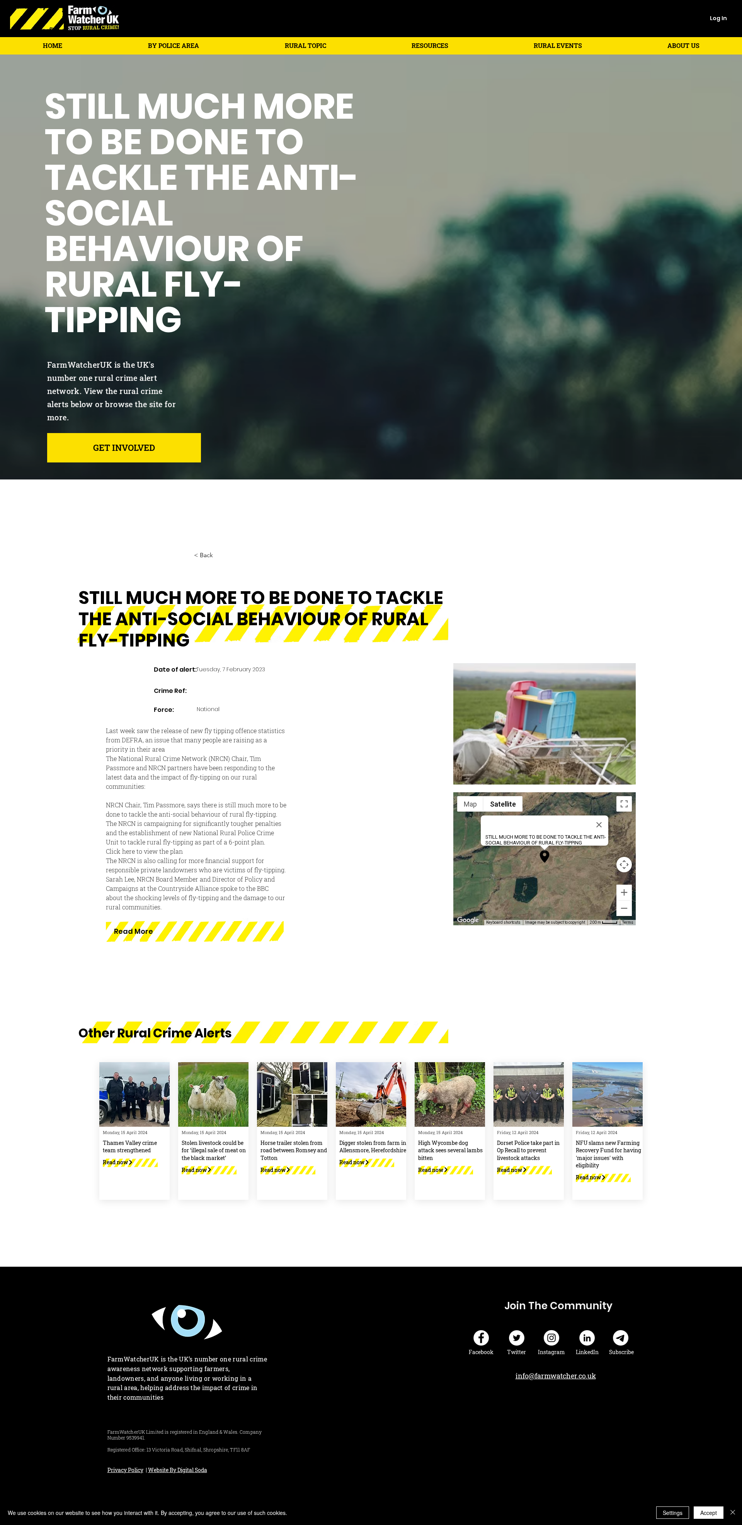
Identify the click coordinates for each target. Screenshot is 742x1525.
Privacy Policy (125, 1470)
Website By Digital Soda (177, 1470)
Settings (672, 1512)
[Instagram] (551, 1338)
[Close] (732, 1512)
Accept (708, 1512)
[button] (173, 45)
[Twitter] (516, 1338)
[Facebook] (481, 1338)
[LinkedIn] (587, 1338)
